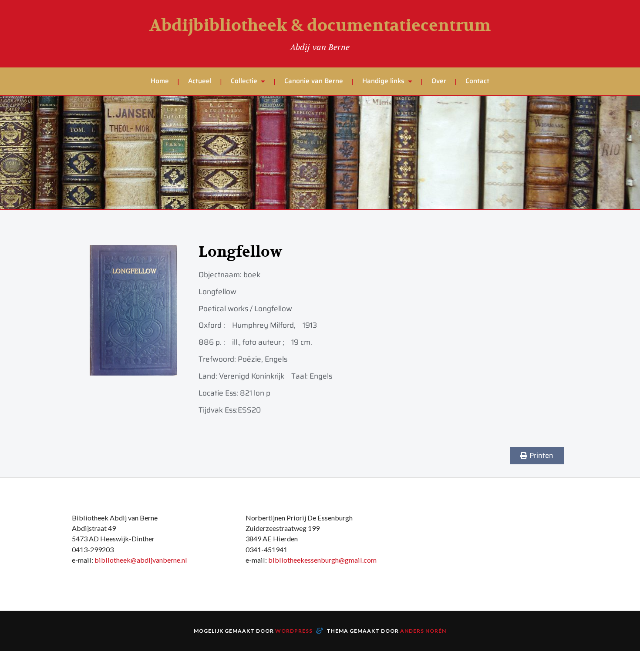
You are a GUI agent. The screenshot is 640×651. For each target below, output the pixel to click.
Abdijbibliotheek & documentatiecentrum (320, 25)
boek (251, 274)
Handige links (383, 81)
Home (160, 81)
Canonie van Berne (313, 81)
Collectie (244, 81)
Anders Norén (423, 631)
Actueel (200, 81)
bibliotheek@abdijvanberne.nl (140, 560)
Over (438, 81)
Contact (477, 81)
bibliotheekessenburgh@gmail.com (322, 560)
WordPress (294, 631)
